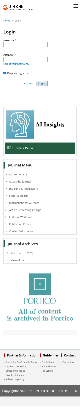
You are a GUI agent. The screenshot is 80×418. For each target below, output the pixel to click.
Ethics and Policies (15, 370)
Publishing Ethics (20, 224)
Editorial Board (18, 195)
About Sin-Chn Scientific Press (21, 362)
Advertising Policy (15, 379)
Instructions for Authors (24, 203)
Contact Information (21, 231)
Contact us (68, 362)
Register (28, 83)
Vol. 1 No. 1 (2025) (22, 253)
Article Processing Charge (25, 210)
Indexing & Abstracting (23, 188)
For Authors (48, 362)
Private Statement (15, 375)
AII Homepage (18, 174)
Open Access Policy (16, 366)
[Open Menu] (75, 6)
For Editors (47, 370)
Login (41, 83)
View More (17, 260)
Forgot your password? (16, 63)
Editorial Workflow (20, 217)
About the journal (20, 181)
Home (6, 20)
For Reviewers (49, 366)
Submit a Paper (22, 148)
